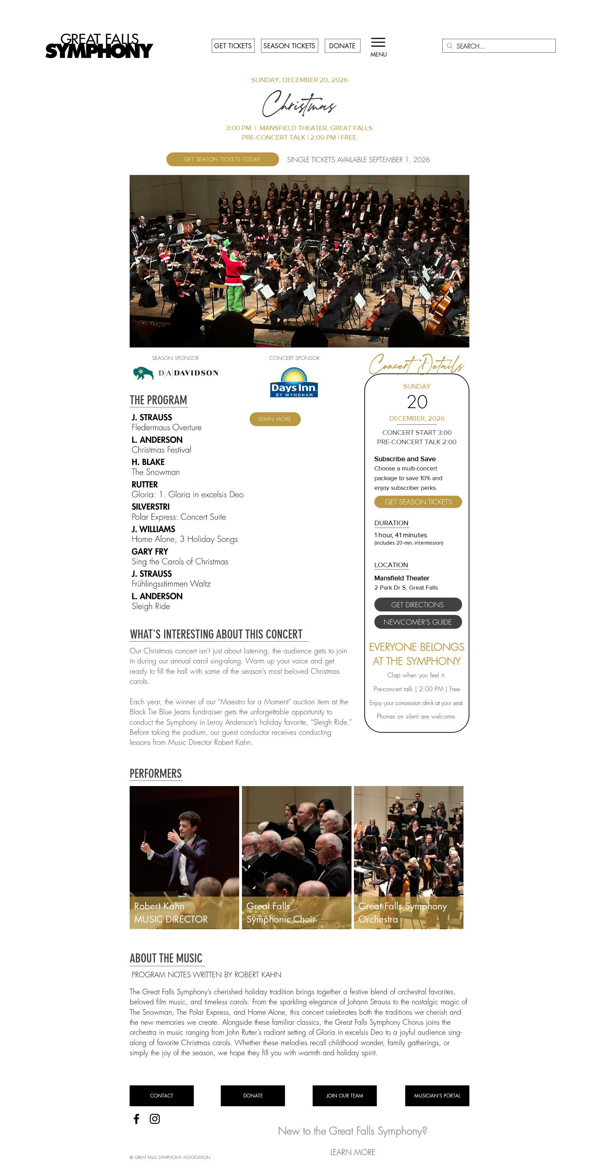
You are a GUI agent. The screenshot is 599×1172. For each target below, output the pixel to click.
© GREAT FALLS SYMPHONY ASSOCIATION (170, 1157)
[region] (184, 857)
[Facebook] (136, 1119)
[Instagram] (155, 1119)
